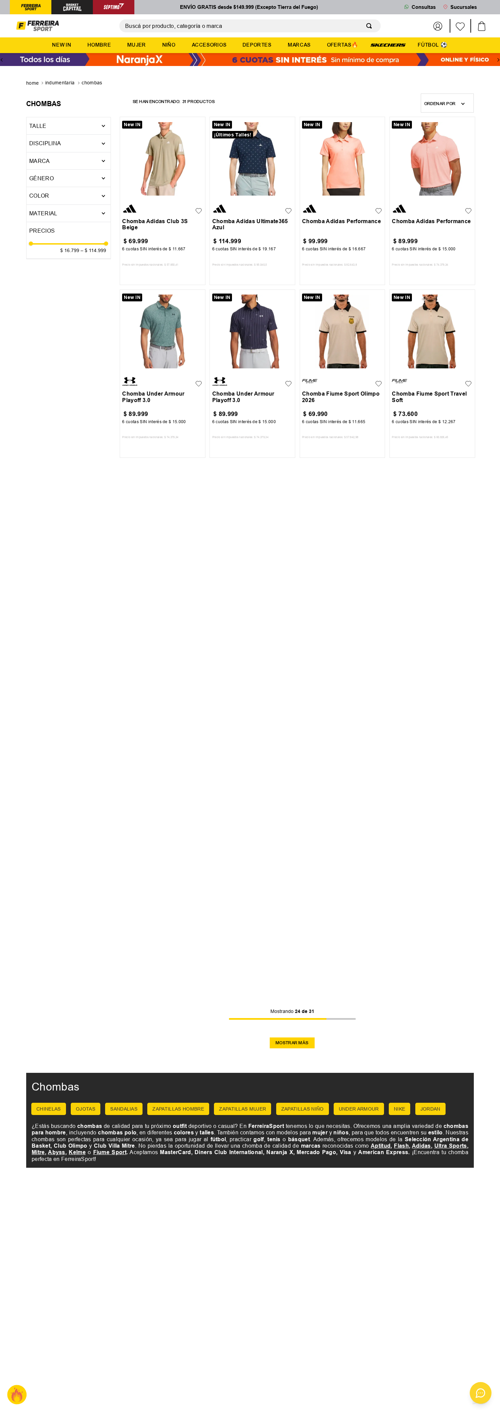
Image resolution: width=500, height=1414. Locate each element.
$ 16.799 (69, 250)
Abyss (56, 1152)
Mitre (38, 1152)
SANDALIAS (123, 1109)
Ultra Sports (450, 1146)
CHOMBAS (92, 82)
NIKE (399, 1109)
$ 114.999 (93, 250)
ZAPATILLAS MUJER (242, 1109)
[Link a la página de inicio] (33, 83)
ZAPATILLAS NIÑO (302, 1109)
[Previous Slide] (1, 60)
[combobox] (250, 25)
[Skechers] (388, 44)
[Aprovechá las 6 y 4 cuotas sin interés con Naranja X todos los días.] (250, 60)
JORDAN (430, 1109)
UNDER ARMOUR (359, 1109)
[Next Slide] (498, 60)
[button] (69, 143)
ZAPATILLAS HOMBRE (178, 1109)
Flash (401, 1146)
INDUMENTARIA (60, 82)
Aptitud (380, 1146)
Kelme (77, 1152)
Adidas (421, 1146)
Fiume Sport (110, 1152)
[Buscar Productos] (370, 26)
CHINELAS (48, 1109)
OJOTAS (85, 1109)
